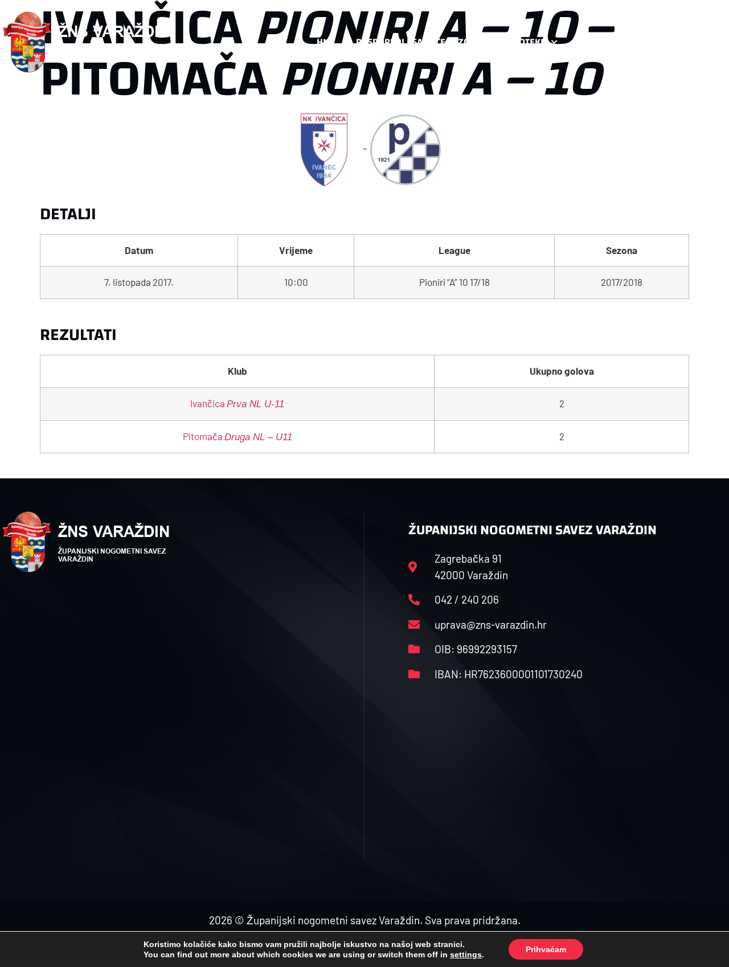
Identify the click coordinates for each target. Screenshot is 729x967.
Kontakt (598, 42)
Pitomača (237, 436)
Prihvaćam (546, 949)
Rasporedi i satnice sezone (418, 42)
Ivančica (237, 403)
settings (466, 954)
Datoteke (524, 42)
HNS (325, 42)
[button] (704, 42)
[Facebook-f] (653, 42)
